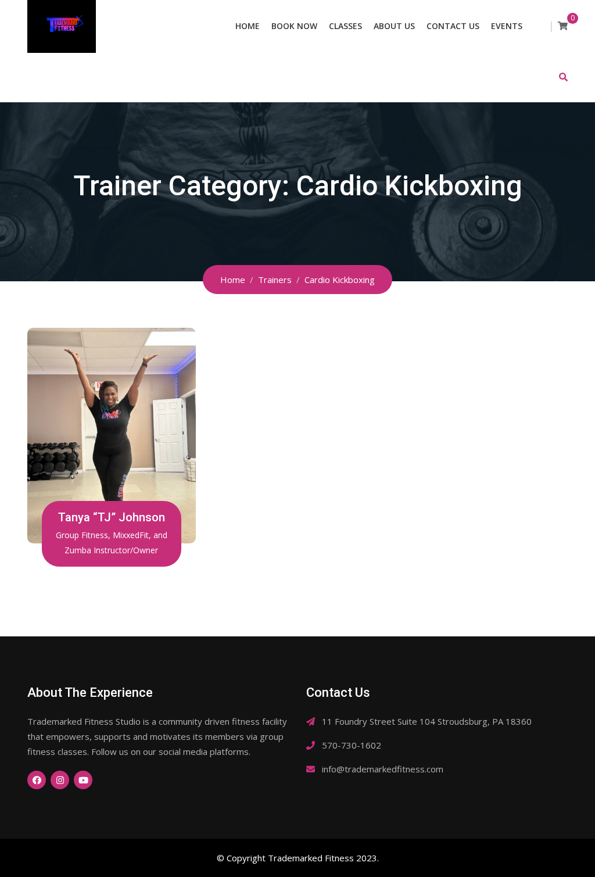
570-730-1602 (351, 745)
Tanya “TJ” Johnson (111, 517)
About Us (394, 25)
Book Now (294, 25)
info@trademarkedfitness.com (382, 769)
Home (247, 25)
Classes (345, 25)
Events (506, 25)
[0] (563, 25)
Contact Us (452, 25)
